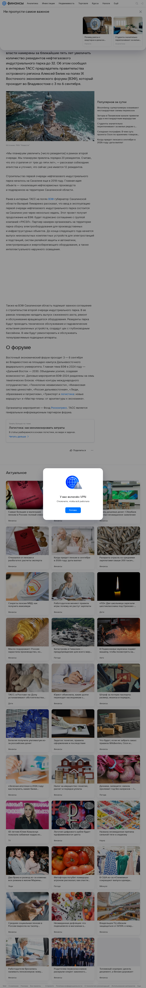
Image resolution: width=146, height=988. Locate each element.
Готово (73, 510)
